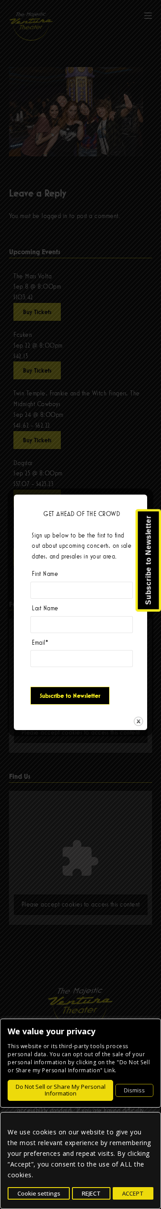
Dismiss (134, 1090)
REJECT (91, 1193)
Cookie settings (38, 1193)
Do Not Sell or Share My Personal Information (61, 1090)
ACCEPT (133, 1193)
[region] (80, 1160)
